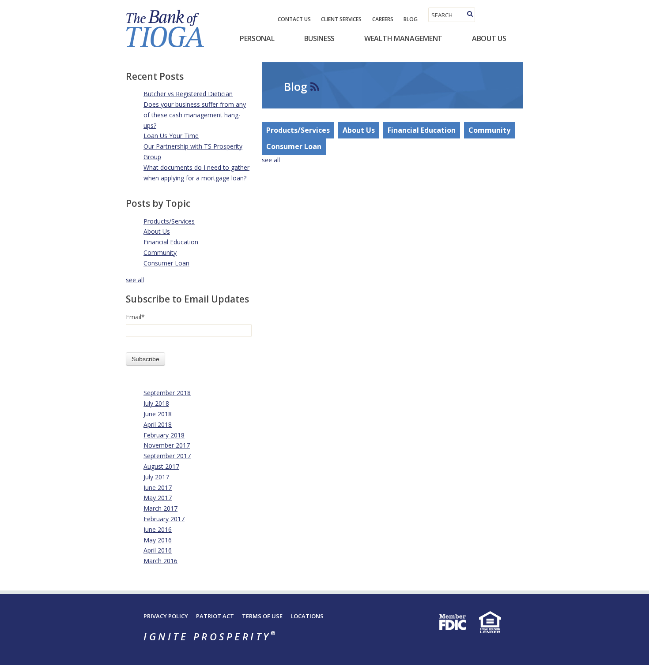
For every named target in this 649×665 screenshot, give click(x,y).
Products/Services (169, 221)
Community (160, 252)
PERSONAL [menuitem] (257, 38)
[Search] (470, 14)
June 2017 (157, 487)
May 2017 (157, 497)
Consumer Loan (166, 263)
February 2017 (164, 519)
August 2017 (161, 466)
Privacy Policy (165, 616)
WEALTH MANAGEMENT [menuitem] (403, 38)
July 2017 (156, 477)
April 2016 (157, 550)
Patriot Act (215, 616)
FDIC (452, 622)
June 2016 (157, 529)
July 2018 (156, 403)
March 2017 (160, 508)
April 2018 (157, 424)
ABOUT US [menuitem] (489, 38)
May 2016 (157, 540)
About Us (156, 231)
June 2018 (157, 414)
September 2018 (167, 393)
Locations (307, 616)
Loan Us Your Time (171, 135)
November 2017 (166, 445)
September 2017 (167, 456)
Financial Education (170, 242)
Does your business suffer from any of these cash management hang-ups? (194, 115)
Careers (382, 19)
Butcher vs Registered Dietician (188, 94)
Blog (411, 19)
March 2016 (160, 561)
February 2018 (164, 435)
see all (135, 280)
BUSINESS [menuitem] (319, 38)
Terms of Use (262, 616)
